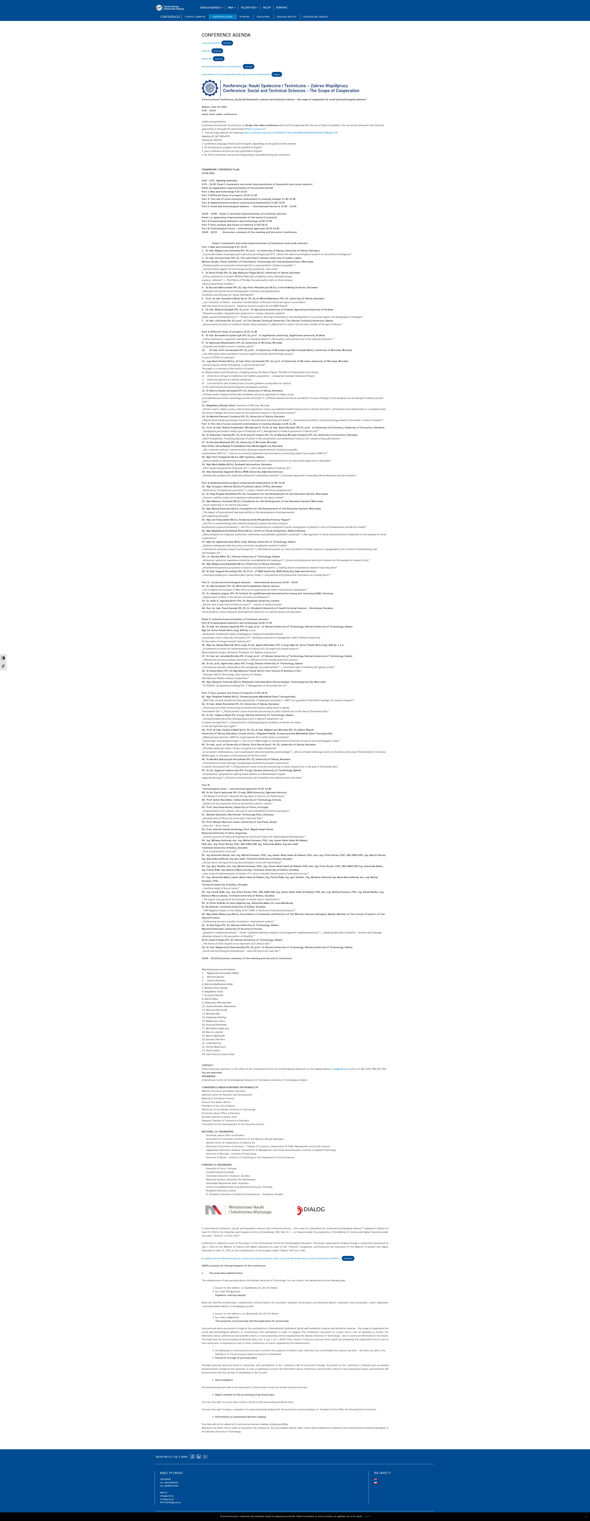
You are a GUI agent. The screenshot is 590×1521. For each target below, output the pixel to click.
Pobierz (276, 74)
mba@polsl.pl (167, 1495)
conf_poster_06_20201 (211, 43)
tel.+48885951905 (169, 1485)
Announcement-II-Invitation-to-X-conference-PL (221, 66)
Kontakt (281, 7)
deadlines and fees (286, 16)
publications (263, 16)
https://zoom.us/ (255, 128)
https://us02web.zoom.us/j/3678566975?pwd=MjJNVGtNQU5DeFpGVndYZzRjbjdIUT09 (290, 132)
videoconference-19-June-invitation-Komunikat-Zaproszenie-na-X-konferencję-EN (236, 74)
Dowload (227, 43)
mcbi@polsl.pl (339, 1068)
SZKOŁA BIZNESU (210, 7)
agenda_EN (206, 58)
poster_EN (206, 50)
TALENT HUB (248, 7)
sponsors (244, 16)
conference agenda (222, 16)
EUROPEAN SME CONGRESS (315, 16)
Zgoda (367, 1516)
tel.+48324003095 (169, 1482)
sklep (267, 7)
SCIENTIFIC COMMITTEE (195, 16)
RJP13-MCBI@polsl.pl (170, 1502)
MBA (230, 7)
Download (348, 1258)
